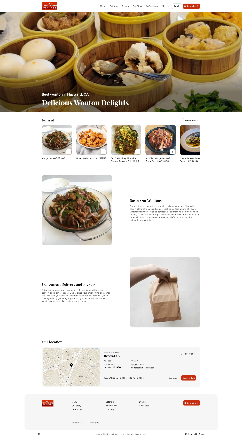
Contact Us (77, 409)
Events (125, 6)
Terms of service (78, 423)
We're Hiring (152, 6)
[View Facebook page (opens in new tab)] (39, 434)
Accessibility (94, 423)
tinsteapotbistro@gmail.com (143, 368)
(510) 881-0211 (137, 365)
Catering (114, 6)
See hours (173, 378)
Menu (103, 6)
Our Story (137, 6)
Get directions (188, 353)
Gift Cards (144, 405)
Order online (189, 378)
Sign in (177, 6)
